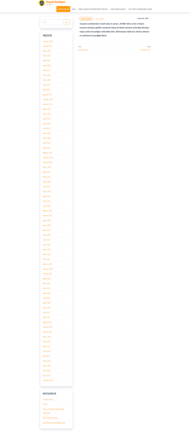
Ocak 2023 (46, 239)
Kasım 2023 (47, 196)
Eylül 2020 (46, 375)
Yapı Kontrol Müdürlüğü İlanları (140, 9)
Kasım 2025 (47, 79)
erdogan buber (100, 19)
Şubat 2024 (47, 181)
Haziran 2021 (47, 331)
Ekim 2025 (46, 84)
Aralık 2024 (47, 133)
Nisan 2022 (47, 283)
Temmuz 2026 (48, 41)
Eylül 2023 (46, 205)
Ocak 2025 (46, 128)
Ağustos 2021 (47, 322)
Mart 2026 (46, 60)
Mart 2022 (46, 288)
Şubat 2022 (47, 292)
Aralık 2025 (47, 75)
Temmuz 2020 (48, 380)
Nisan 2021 (47, 341)
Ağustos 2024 (47, 152)
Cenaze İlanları (63, 9)
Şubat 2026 (47, 65)
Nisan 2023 (47, 225)
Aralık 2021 (47, 302)
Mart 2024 (46, 176)
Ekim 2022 (46, 254)
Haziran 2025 (47, 104)
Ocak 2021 (46, 355)
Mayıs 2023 (47, 220)
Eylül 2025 (46, 89)
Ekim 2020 (46, 370)
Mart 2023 (46, 230)
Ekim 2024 (46, 142)
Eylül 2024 (46, 147)
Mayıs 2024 (47, 167)
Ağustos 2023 (47, 210)
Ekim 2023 (46, 200)
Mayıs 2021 (47, 336)
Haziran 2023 (47, 215)
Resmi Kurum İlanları (118, 9)
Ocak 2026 (46, 70)
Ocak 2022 (46, 297)
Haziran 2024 (47, 162)
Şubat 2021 (47, 351)
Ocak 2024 (46, 186)
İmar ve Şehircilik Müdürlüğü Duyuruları (93, 9)
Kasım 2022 (47, 249)
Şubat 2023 (47, 234)
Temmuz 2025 (48, 99)
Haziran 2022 (47, 273)
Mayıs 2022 (47, 278)
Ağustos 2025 (47, 94)
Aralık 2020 (47, 360)
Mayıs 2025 (47, 108)
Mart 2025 (46, 118)
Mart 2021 (46, 346)
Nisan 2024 (47, 171)
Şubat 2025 (47, 123)
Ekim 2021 (46, 312)
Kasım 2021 (47, 307)
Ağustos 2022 (47, 263)
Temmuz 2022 (48, 268)
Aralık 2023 (47, 191)
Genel (74, 9)
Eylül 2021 (46, 317)
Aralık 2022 (47, 244)
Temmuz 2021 (48, 326)
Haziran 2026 (47, 45)
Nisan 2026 (47, 55)
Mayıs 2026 (47, 50)
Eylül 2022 (46, 259)
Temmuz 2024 (48, 157)
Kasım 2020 (47, 365)
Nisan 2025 (47, 113)
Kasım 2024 (47, 137)
